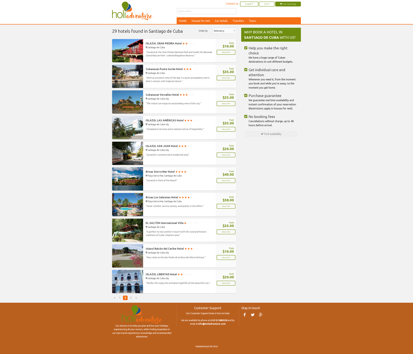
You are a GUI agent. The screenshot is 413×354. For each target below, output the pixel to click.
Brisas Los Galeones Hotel (169, 197)
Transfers (238, 20)
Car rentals (221, 20)
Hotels (183, 20)
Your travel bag (289, 4)
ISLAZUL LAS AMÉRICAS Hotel (172, 120)
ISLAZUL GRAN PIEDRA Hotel (171, 43)
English (248, 4)
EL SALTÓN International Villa (172, 223)
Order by (203, 31)
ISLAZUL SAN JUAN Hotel (169, 146)
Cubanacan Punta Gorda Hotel (171, 69)
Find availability (272, 133)
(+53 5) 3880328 (218, 320)
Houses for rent (201, 20)
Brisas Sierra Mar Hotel (167, 171)
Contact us (232, 3)
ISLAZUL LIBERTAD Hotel (168, 274)
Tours (252, 20)
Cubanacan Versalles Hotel (170, 94)
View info (226, 52)
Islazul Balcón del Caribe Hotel (172, 248)
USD (266, 4)
